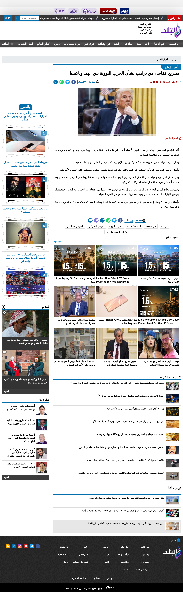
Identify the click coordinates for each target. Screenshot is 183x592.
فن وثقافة (104, 43)
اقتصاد (106, 562)
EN (10, 18)
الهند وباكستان (134, 226)
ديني (57, 43)
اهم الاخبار (159, 43)
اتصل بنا (96, 578)
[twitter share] (67, 82)
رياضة (117, 43)
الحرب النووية (115, 226)
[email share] (55, 82)
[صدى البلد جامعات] (89, 11)
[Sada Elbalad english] (59, 11)
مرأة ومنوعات (72, 43)
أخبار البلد (143, 43)
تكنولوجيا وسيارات (80, 562)
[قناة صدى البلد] (124, 11)
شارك (80, 82)
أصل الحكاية (25, 43)
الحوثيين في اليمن (75, 226)
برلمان (65, 562)
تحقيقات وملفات (142, 569)
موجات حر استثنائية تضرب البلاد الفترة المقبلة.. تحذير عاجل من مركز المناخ (97, 18)
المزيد (6, 391)
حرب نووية (151, 226)
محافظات (125, 562)
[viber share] (96, 220)
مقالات (126, 569)
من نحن (110, 578)
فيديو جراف (144, 562)
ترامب (164, 226)
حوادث (129, 43)
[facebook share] (73, 82)
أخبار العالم (43, 43)
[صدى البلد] (171, 30)
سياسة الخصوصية (77, 578)
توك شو (89, 43)
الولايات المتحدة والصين (117, 232)
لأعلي (174, 540)
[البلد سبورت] (108, 11)
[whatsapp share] (61, 82)
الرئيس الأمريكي (96, 226)
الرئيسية (174, 43)
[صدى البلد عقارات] (73, 11)
